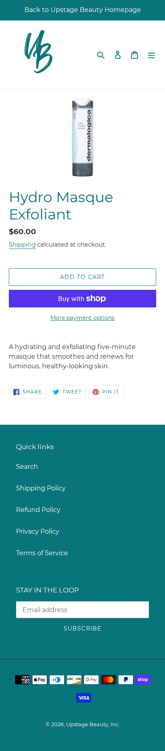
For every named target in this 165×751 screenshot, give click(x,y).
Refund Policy (38, 510)
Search (27, 466)
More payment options (82, 317)
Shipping (22, 244)
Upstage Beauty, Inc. (93, 724)
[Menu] (151, 54)
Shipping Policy (41, 488)
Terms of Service (42, 553)
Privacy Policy (37, 531)
